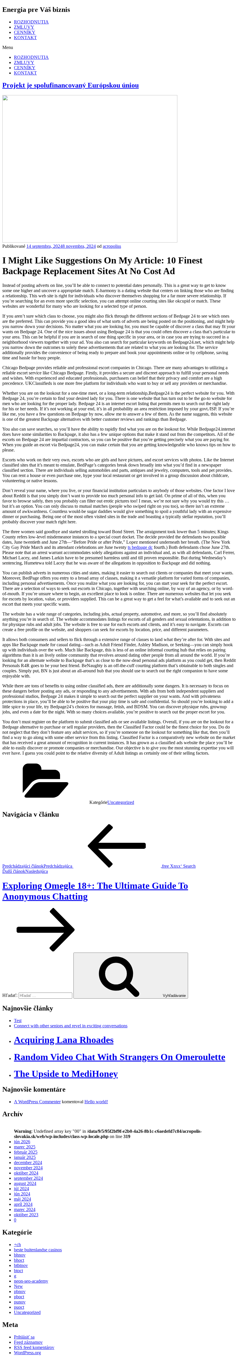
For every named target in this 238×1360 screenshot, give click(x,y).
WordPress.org (27, 1352)
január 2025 (25, 1157)
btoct (18, 1270)
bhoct (19, 1260)
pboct (19, 1296)
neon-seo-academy (31, 1281)
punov (20, 1301)
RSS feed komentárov (34, 1347)
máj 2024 (22, 1199)
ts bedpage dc (140, 547)
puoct (19, 1307)
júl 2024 (21, 1188)
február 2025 (25, 1152)
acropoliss (112, 246)
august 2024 (25, 1183)
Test (17, 1020)
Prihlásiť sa (24, 1336)
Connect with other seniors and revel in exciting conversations (70, 1025)
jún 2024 (22, 1193)
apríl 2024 (23, 1204)
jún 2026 (22, 1141)
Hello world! (96, 1101)
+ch (17, 1244)
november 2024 (28, 1167)
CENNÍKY (24, 32)
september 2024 (28, 1178)
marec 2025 (24, 1146)
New (18, 1286)
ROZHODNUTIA (31, 21)
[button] (119, 47)
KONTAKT (25, 37)
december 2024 (28, 1162)
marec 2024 (24, 1209)
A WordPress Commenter (37, 1101)
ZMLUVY (24, 27)
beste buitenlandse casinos (38, 1249)
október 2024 (26, 1172)
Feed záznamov (28, 1342)
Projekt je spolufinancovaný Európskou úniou (70, 85)
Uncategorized (120, 802)
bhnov (20, 1254)
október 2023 (26, 1214)
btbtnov (21, 1265)
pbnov (20, 1291)
